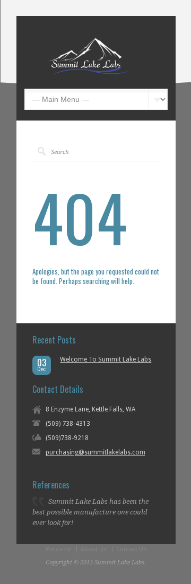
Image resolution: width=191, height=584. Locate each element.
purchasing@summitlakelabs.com (95, 452)
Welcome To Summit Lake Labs (105, 359)
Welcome (58, 549)
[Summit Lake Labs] (88, 72)
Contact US (131, 549)
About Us (94, 549)
